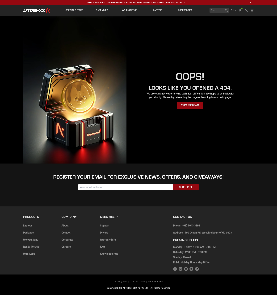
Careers (66, 246)
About (65, 225)
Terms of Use (138, 281)
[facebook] (175, 269)
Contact (66, 232)
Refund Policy (155, 281)
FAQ (102, 246)
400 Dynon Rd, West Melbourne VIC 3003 (208, 232)
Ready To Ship (31, 246)
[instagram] (180, 269)
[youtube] (186, 269)
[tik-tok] (197, 269)
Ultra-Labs (29, 253)
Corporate (67, 239)
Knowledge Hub (109, 253)
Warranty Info (108, 239)
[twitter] (191, 269)
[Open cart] (252, 10)
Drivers (104, 232)
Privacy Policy (122, 281)
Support (104, 225)
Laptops (27, 225)
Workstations (30, 239)
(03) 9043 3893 (191, 225)
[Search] (226, 10)
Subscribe (186, 187)
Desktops (28, 232)
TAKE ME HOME (190, 105)
